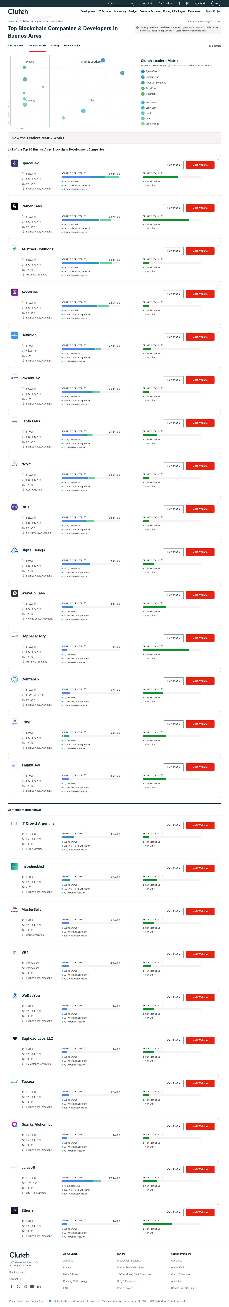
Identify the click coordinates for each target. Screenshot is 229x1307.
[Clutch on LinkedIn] (39, 1286)
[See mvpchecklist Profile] (14, 866)
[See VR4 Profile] (14, 952)
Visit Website (200, 164)
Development (88, 11)
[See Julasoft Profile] (14, 1167)
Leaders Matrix (37, 45)
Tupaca (27, 1081)
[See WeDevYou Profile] (14, 995)
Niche (91, 100)
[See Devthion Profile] (14, 335)
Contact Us (15, 1279)
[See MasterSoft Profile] (14, 909)
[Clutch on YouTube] (32, 1286)
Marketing (120, 11)
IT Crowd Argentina (38, 823)
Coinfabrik (30, 679)
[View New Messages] (187, 3)
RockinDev (30, 378)
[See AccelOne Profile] (14, 292)
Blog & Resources (126, 1281)
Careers (67, 1267)
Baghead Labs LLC (37, 1038)
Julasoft (28, 1167)
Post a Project (213, 11)
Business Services (150, 11)
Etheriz (27, 1210)
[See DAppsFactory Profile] (14, 636)
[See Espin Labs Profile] (14, 421)
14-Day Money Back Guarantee (134, 1274)
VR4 (25, 952)
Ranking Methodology (75, 1281)
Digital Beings (33, 550)
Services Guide (72, 45)
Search (113, 3)
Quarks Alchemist (36, 1124)
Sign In (203, 3)
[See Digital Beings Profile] (14, 550)
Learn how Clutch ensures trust (191, 30)
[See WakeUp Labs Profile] (14, 593)
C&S (25, 507)
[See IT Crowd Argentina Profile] (14, 823)
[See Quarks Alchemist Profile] (14, 1124)
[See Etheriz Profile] (14, 1210)
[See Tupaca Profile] (14, 1081)
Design (133, 11)
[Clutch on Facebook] (11, 1286)
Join (216, 3)
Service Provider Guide (183, 1288)
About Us (68, 1260)
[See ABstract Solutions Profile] (14, 249)
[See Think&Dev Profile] (14, 765)
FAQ (65, 1288)
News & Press (70, 1274)
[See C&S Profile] (14, 507)
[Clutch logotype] (18, 11)
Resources (194, 11)
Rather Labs (31, 206)
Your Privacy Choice (35, 1301)
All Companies (16, 45)
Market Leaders (91, 61)
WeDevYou (30, 995)
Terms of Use (93, 1301)
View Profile (173, 164)
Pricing (55, 45)
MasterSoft (31, 909)
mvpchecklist (32, 866)
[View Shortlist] (179, 3)
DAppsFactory (33, 636)
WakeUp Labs (33, 593)
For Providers (165, 3)
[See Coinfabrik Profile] (14, 679)
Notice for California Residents (69, 1301)
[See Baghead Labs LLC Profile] (14, 1038)
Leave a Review (147, 3)
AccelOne (29, 292)
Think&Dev (30, 765)
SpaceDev (30, 163)
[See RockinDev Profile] (14, 378)
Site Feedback (17, 1272)
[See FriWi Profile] (14, 722)
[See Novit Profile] (14, 464)
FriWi (25, 722)
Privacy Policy (16, 1301)
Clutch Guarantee (180, 1274)
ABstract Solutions (37, 249)
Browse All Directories (129, 1260)
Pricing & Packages (174, 11)
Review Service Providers (131, 1267)
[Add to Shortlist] (218, 158)
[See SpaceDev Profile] (14, 163)
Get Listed (176, 1260)
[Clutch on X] (18, 1286)
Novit (26, 464)
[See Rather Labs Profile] (14, 206)
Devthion (29, 335)
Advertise (176, 1281)
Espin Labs (30, 421)
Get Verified (177, 1267)
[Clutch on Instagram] (25, 1286)
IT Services (105, 11)
